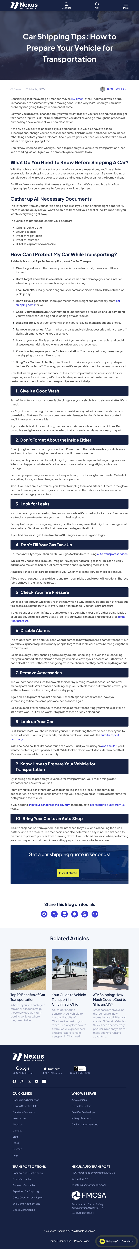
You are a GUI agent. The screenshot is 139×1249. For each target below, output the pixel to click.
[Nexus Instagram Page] (21, 1081)
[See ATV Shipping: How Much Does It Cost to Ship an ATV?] (110, 969)
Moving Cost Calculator (25, 1105)
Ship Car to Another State (26, 1203)
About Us (18, 1124)
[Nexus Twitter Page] (29, 1081)
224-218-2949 (80, 1178)
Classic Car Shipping (24, 1209)
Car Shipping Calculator (26, 1099)
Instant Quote (68, 873)
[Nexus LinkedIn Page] (44, 1081)
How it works (19, 1118)
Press (16, 1142)
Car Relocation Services (85, 1124)
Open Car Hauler (22, 1179)
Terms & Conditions (60, 1240)
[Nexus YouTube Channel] (36, 1081)
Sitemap (17, 1148)
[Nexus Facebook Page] (14, 1081)
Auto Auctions (79, 1099)
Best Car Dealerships (83, 1112)
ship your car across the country (49, 804)
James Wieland (117, 89)
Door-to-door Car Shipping (28, 1172)
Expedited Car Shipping (26, 1191)
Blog (15, 1136)
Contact (17, 1130)
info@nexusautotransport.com (89, 1184)
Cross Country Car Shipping (28, 1197)
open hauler (108, 746)
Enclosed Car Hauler (24, 1185)
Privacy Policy (82, 1240)
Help (15, 1155)
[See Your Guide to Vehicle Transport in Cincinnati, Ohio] (69, 969)
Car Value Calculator (24, 1112)
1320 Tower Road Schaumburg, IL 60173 (93, 1172)
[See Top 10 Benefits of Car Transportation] (28, 969)
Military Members (81, 1118)
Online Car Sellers (81, 1105)
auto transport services (112, 554)
